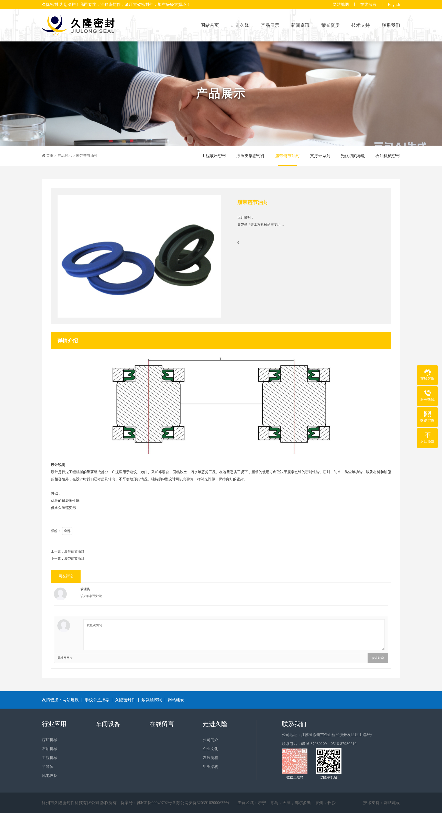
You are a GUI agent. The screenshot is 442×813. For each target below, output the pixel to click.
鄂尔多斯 (303, 802)
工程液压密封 (214, 156)
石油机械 (49, 749)
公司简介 (210, 740)
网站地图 (341, 4)
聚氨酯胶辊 (151, 700)
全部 (67, 531)
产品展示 (270, 25)
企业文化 (210, 749)
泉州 (319, 802)
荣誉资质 (330, 25)
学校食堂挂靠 (97, 700)
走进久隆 (240, 25)
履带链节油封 (86, 156)
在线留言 (368, 4)
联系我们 (391, 25)
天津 (286, 802)
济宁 (262, 802)
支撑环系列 (320, 156)
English (394, 4)
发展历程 (210, 758)
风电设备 (49, 776)
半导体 (47, 767)
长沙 (331, 802)
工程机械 (49, 758)
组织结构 (210, 767)
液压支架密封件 (250, 156)
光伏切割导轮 (353, 156)
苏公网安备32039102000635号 (202, 802)
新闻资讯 (300, 25)
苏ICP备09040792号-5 (156, 802)
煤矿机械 (49, 740)
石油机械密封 (387, 156)
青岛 (274, 802)
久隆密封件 (125, 700)
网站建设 (70, 700)
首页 (49, 156)
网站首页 (210, 25)
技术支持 (360, 25)
